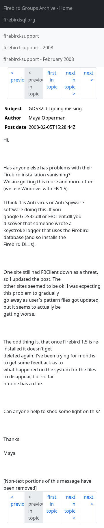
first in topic (52, 80)
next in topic (69, 80)
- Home (38, 8)
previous (18, 80)
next (88, 73)
